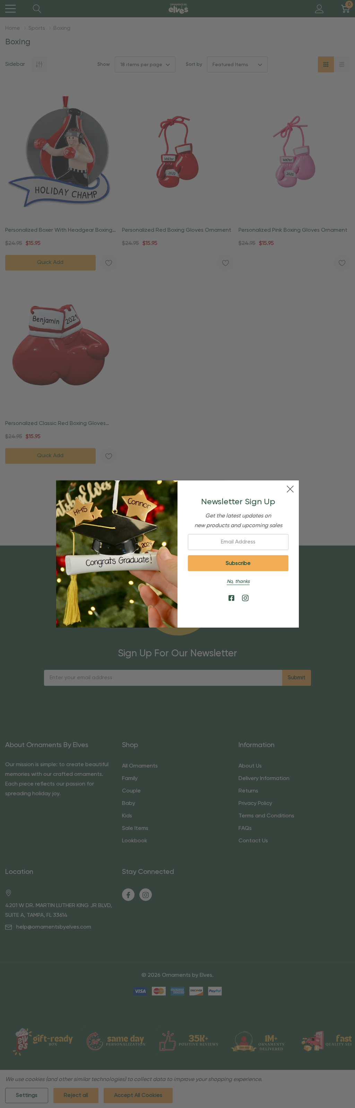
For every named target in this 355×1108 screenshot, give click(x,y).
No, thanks (238, 581)
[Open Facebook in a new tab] (231, 598)
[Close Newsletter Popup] (290, 489)
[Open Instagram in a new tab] (245, 598)
